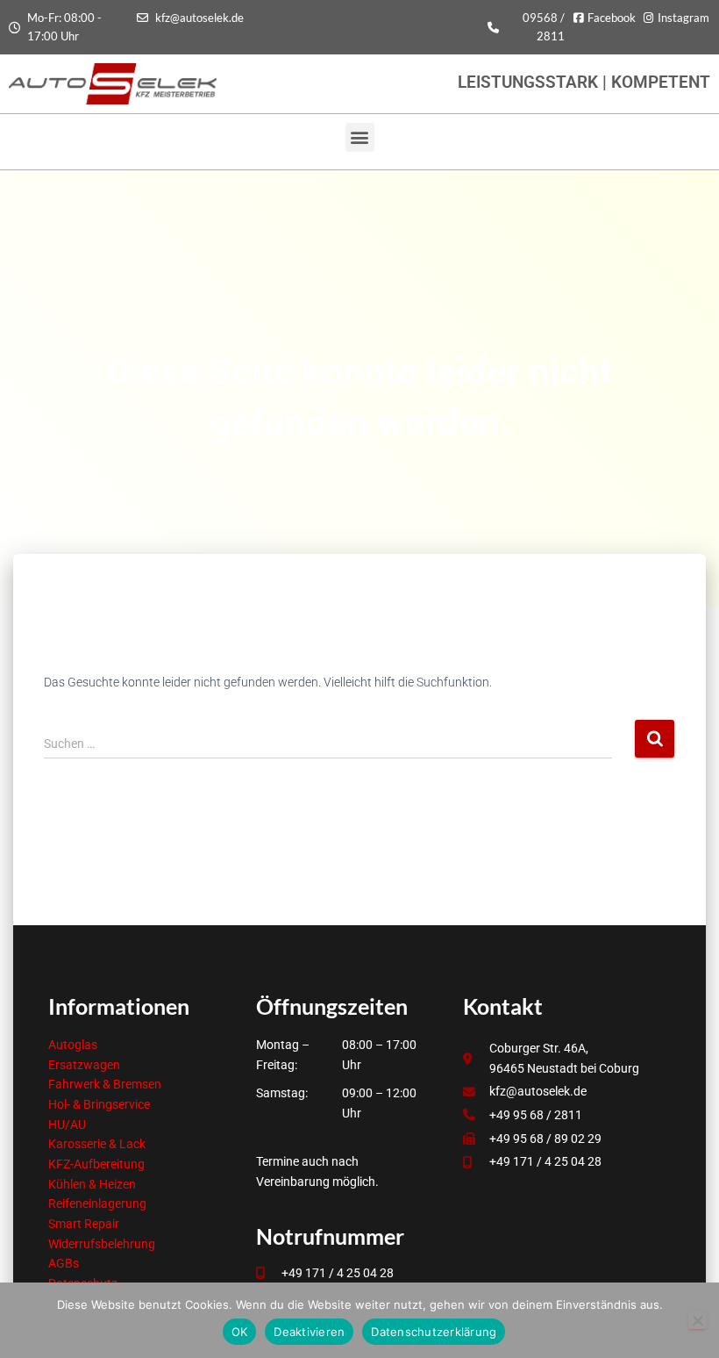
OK (239, 1332)
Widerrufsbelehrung (101, 1244)
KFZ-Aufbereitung (96, 1164)
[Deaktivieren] (697, 1320)
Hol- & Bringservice (99, 1104)
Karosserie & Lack (97, 1144)
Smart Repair (83, 1224)
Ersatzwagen (84, 1065)
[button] (359, 137)
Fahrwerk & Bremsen (104, 1084)
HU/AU (67, 1124)
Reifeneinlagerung (97, 1203)
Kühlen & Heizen (92, 1184)
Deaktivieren (309, 1332)
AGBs (63, 1263)
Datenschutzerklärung (433, 1332)
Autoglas (72, 1045)
